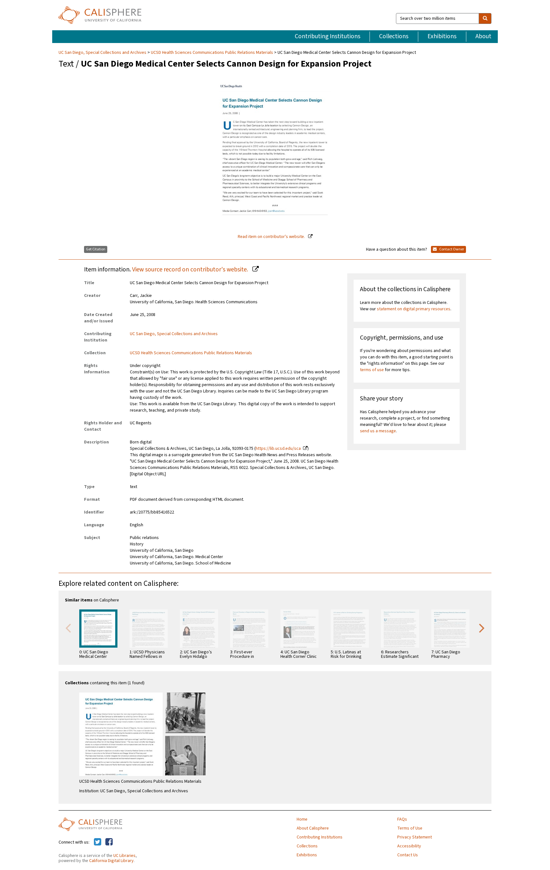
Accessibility (409, 846)
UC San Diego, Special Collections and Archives (103, 52)
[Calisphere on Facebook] (109, 842)
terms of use (372, 370)
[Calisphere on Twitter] (97, 842)
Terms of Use (409, 828)
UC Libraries (124, 855)
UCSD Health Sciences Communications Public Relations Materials (212, 52)
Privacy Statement (414, 837)
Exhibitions (441, 36)
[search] (485, 18)
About (483, 36)
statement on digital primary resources (413, 309)
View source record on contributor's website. (190, 269)
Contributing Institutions (327, 36)
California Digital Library (111, 861)
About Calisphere (313, 828)
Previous (68, 628)
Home (302, 819)
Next (482, 628)
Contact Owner (451, 249)
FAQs (402, 819)
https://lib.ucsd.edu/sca (278, 448)
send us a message (378, 431)
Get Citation (95, 249)
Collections (393, 36)
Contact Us (407, 855)
